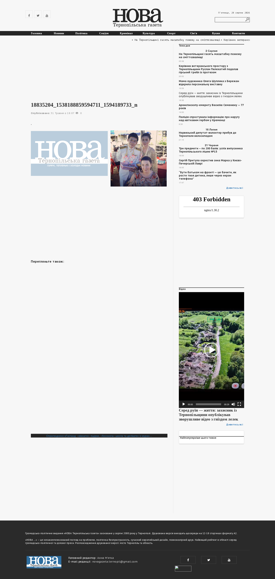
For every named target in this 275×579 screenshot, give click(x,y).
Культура (149, 33)
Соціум (104, 33)
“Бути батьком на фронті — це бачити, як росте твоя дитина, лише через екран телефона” (207, 175)
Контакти (238, 33)
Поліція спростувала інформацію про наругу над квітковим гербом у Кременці (209, 119)
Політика (81, 33)
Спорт (171, 33)
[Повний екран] (239, 404)
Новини (59, 33)
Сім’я (193, 33)
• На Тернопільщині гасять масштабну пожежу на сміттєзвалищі (169, 40)
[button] (211, 350)
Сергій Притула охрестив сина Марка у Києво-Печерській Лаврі (210, 162)
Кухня (216, 33)
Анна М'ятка (105, 558)
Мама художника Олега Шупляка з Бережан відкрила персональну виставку (209, 83)
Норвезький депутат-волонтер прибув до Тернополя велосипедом (207, 134)
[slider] (208, 404)
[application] (211, 350)
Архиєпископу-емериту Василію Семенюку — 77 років (211, 107)
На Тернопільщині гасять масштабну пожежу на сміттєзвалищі (210, 56)
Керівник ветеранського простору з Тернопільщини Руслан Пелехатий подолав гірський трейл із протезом (208, 69)
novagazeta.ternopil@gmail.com (115, 561)
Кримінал (126, 33)
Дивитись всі (234, 188)
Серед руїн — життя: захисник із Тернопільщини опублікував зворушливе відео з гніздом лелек (211, 95)
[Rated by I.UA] (183, 568)
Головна (36, 33)
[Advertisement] (99, 70)
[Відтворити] (184, 404)
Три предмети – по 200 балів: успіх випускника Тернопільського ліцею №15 (211, 150)
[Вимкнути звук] (233, 404)
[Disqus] (99, 382)
